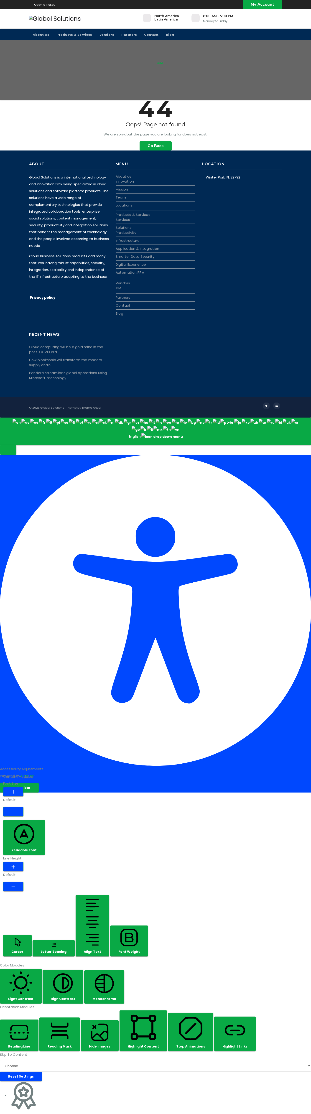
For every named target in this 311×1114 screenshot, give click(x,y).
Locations (124, 205)
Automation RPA (130, 272)
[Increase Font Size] (13, 791)
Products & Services (74, 34)
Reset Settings (21, 1076)
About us (41, 34)
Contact (151, 34)
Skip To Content (13, 1054)
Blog (170, 34)
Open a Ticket (44, 5)
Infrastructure (128, 240)
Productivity (126, 232)
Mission (122, 189)
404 (160, 63)
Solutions (124, 227)
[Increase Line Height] (13, 866)
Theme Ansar (92, 407)
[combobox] (155, 431)
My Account (262, 4)
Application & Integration (137, 248)
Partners (129, 34)
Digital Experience (131, 264)
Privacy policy (42, 297)
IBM (118, 288)
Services (123, 219)
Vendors (106, 34)
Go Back (156, 146)
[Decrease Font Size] (13, 811)
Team (121, 197)
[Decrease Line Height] (13, 886)
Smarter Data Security (135, 256)
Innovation (125, 181)
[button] (8, 450)
